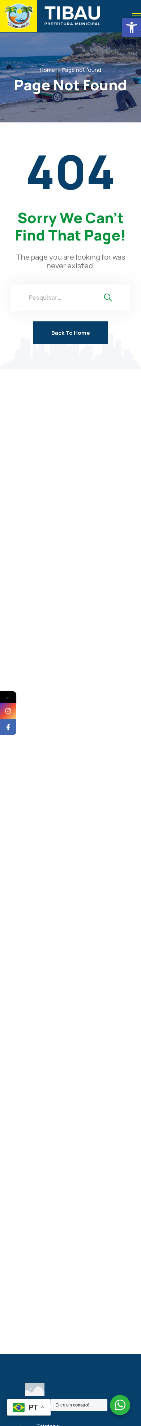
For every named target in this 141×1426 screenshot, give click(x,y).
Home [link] (47, 70)
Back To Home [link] (70, 333)
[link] (131, 27)
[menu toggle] (136, 15)
